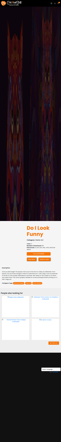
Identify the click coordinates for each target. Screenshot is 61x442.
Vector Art (10, 17)
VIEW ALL (54, 343)
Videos (30, 383)
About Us (30, 377)
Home (30, 374)
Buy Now (32, 259)
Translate (55, 372)
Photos (30, 380)
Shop (2, 17)
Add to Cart (44, 259)
